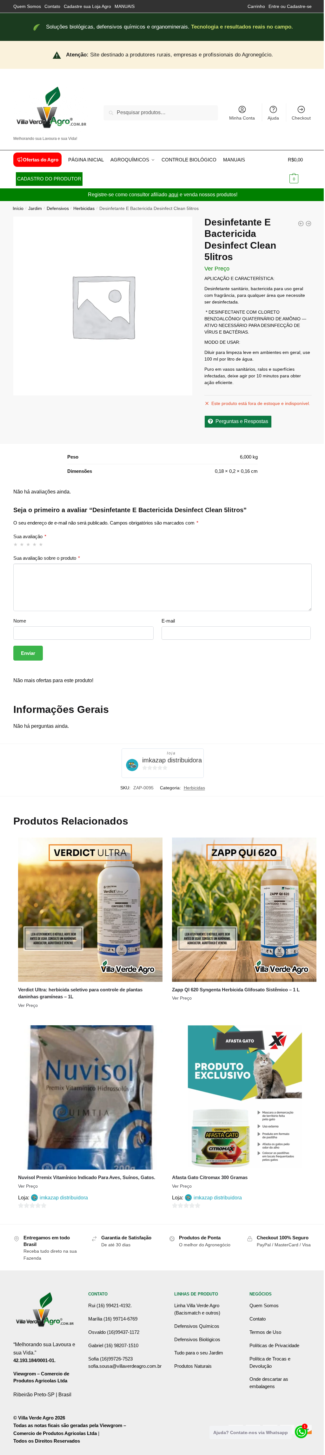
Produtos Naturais (193, 1366)
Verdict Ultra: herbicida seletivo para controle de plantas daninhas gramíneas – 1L (80, 993)
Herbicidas (84, 208)
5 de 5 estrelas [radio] (41, 544)
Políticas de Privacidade (274, 1345)
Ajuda (273, 118)
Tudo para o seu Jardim (198, 1352)
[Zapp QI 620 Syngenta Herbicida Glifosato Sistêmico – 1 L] (244, 910)
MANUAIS (125, 6)
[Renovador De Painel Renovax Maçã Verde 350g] (301, 223)
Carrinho (256, 6)
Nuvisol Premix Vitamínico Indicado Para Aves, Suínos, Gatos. (86, 1177)
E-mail (168, 620)
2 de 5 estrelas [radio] (22, 544)
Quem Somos (27, 6)
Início (18, 208)
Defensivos (58, 208)
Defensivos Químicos (196, 1326)
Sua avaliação (29, 536)
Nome (19, 620)
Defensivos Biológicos (197, 1339)
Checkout (301, 118)
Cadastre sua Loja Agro (87, 6)
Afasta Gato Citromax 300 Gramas (210, 1177)
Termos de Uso (265, 1332)
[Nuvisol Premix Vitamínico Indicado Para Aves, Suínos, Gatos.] (90, 1097)
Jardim (35, 208)
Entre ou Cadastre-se (290, 6)
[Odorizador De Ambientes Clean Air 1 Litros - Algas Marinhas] (308, 223)
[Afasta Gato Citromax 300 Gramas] (244, 1097)
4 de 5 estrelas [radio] (34, 544)
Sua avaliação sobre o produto (46, 558)
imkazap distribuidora (172, 760)
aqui (173, 194)
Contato (52, 6)
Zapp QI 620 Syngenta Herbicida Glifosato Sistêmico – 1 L (236, 989)
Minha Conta (242, 118)
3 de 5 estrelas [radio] (28, 544)
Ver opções (90, 1018)
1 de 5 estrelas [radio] (15, 544)
